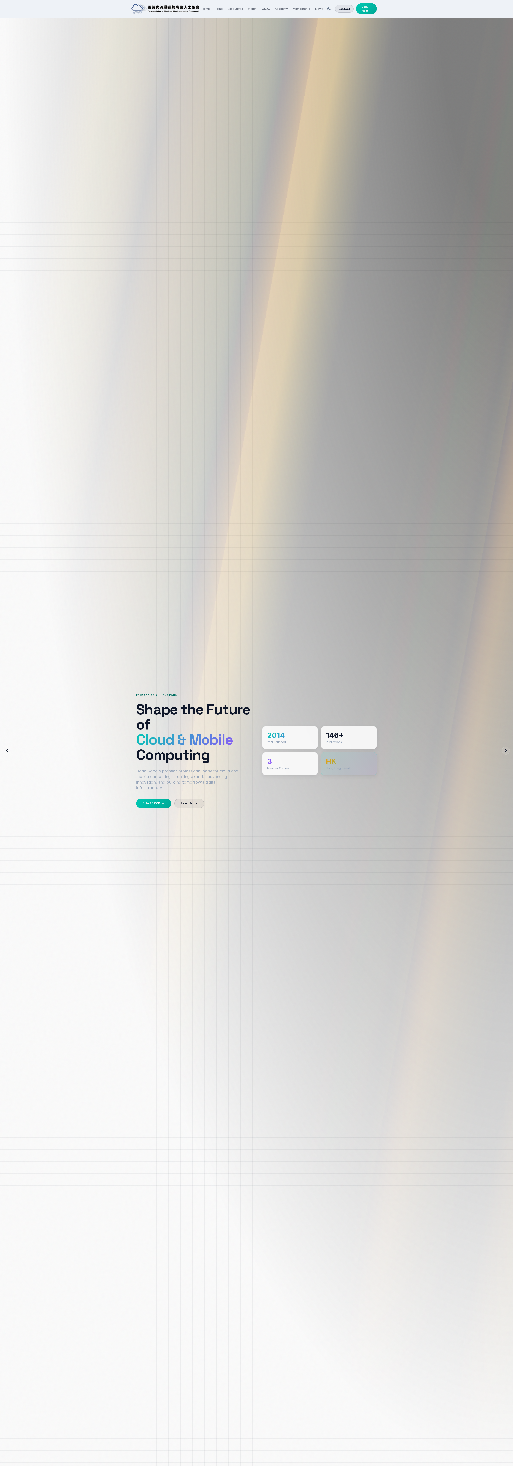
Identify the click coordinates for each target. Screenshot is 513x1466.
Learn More (189, 803)
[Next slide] (506, 751)
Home (206, 8)
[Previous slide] (7, 751)
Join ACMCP (151, 803)
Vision (252, 8)
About (219, 8)
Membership (301, 8)
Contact (344, 9)
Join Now (365, 9)
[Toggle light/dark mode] (329, 8)
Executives (235, 8)
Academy (281, 8)
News (319, 8)
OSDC (266, 8)
